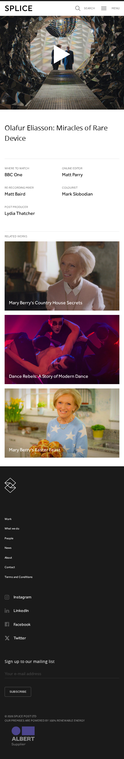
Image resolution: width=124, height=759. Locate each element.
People (9, 538)
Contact (10, 567)
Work (8, 519)
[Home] (18, 8)
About (8, 557)
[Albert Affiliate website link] (23, 736)
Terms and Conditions (19, 577)
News (8, 548)
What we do (12, 528)
